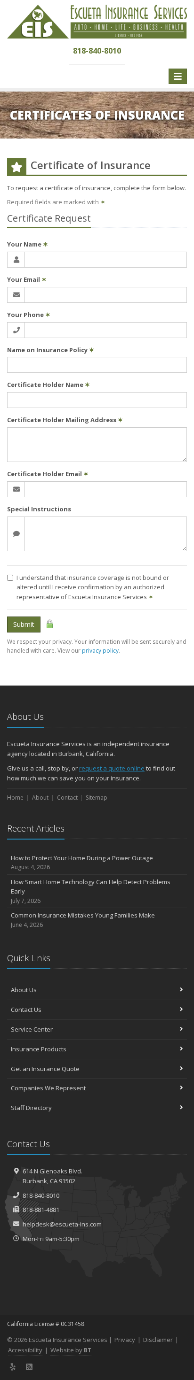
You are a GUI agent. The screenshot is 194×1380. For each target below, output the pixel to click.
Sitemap (96, 798)
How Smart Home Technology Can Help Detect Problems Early (90, 891)
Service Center (32, 1029)
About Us (24, 990)
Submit (23, 624)
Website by (70, 1350)
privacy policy (100, 651)
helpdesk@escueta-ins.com (62, 1224)
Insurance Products (38, 1049)
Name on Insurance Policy (50, 350)
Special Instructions (39, 509)
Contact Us (26, 1009)
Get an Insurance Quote (45, 1068)
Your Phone (28, 314)
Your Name (27, 244)
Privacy (124, 1339)
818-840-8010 (41, 1195)
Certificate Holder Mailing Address (65, 420)
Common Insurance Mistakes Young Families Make (83, 920)
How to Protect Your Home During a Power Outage (82, 862)
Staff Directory (31, 1107)
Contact (67, 798)
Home (15, 798)
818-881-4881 (41, 1209)
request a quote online (112, 768)
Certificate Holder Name (48, 384)
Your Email (27, 279)
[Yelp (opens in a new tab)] (13, 1367)
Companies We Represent (48, 1088)
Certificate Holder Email (48, 474)
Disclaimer (158, 1339)
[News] (29, 1367)
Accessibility (25, 1350)
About (40, 798)
